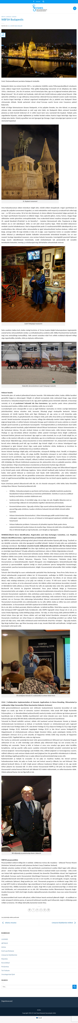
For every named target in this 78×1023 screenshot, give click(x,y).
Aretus (3, 16)
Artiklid (8, 16)
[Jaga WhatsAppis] (29, 910)
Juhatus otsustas (10, 923)
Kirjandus (4, 959)
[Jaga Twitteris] (37, 910)
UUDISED (4, 939)
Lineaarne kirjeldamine (9, 955)
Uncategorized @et (8, 974)
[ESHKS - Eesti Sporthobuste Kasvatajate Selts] (39, 8)
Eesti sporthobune (7, 951)
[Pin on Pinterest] (44, 910)
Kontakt (38, 1)
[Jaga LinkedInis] (48, 910)
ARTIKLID (4, 943)
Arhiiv (39, 1010)
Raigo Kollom (18, 26)
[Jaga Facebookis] (33, 910)
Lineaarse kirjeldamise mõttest (62, 923)
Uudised (14, 16)
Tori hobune (5, 970)
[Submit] (74, 987)
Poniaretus (5, 967)
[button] (43, 1)
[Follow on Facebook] (33, 1)
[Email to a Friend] (41, 910)
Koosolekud (5, 963)
